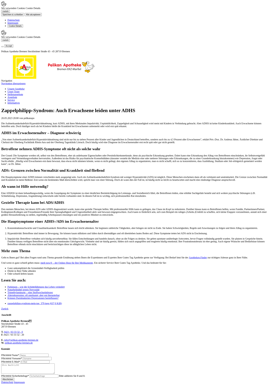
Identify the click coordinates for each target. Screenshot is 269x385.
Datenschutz (13, 20)
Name (10, 355)
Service (11, 100)
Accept (9, 46)
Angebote (12, 97)
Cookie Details (15, 26)
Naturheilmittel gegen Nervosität (23, 289)
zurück (5, 11)
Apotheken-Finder (198, 257)
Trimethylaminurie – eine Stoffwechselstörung (30, 292)
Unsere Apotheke (16, 88)
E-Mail (10, 361)
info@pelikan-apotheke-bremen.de (21, 340)
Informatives (13, 103)
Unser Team (13, 91)
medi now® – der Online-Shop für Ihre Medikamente (66, 263)
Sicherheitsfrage (15, 376)
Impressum (12, 23)
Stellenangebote (15, 94)
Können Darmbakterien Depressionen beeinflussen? (33, 298)
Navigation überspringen (13, 83)
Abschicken (7, 379)
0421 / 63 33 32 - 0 (13, 332)
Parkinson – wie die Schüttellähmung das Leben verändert (36, 287)
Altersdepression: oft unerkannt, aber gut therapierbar (33, 295)
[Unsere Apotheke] (71, 78)
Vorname (11, 358)
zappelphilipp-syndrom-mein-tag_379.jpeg (34, 303)
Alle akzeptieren (33, 14)
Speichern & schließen (12, 14)
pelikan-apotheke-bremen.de (19, 342)
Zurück (4, 308)
